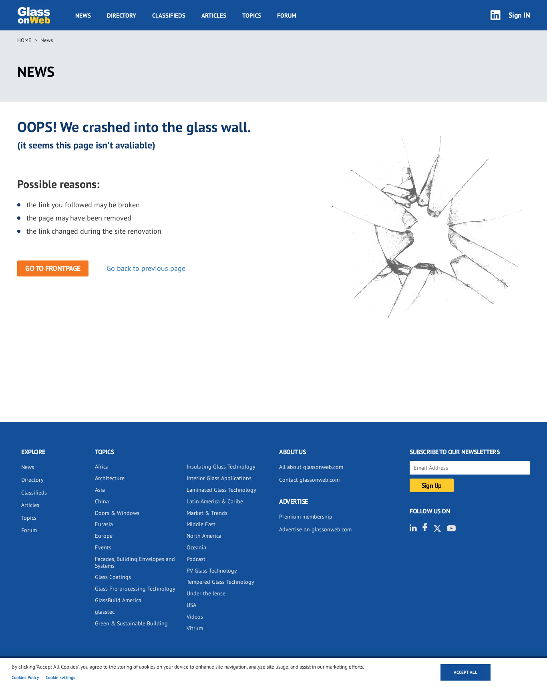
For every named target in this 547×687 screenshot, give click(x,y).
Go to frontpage (52, 268)
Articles (213, 15)
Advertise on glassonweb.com (315, 529)
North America (204, 535)
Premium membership (305, 516)
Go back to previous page (146, 268)
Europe (104, 535)
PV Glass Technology (212, 570)
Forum (286, 15)
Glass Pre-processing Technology (135, 588)
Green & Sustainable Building (131, 623)
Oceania (196, 547)
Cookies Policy (25, 677)
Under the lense (206, 593)
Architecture (110, 478)
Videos (195, 616)
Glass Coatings (113, 577)
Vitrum (195, 628)
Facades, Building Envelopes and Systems (135, 562)
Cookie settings (60, 677)
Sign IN (519, 15)
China (102, 501)
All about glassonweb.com (311, 467)
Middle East (201, 524)
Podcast (196, 559)
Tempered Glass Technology (220, 581)
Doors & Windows (117, 513)
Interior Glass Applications (219, 478)
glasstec (105, 611)
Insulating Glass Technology (221, 466)
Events (103, 547)
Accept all (465, 672)
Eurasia (104, 524)
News (83, 15)
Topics (251, 15)
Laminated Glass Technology (221, 489)
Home (24, 40)
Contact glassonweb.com (309, 479)
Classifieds (168, 15)
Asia (100, 489)
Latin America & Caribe (215, 501)
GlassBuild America (118, 600)
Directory (121, 15)
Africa (102, 466)
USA (191, 605)
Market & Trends (207, 513)
